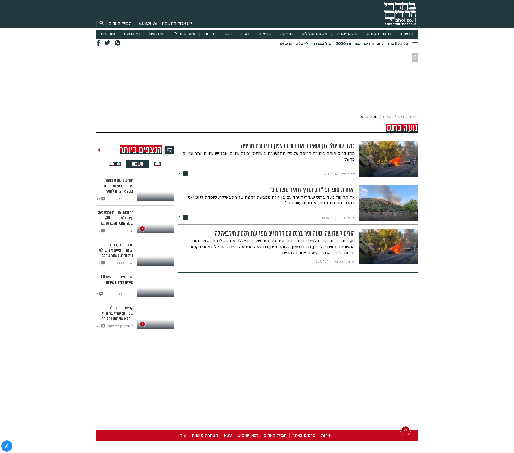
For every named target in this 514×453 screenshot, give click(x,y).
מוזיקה (286, 34)
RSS (228, 435)
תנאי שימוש (247, 435)
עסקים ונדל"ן (183, 34)
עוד (183, 435)
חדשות (406, 34)
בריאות (264, 34)
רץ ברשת (132, 34)
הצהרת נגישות (205, 435)
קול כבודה (321, 44)
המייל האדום (120, 23)
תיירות (210, 34)
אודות (326, 435)
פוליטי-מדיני (347, 34)
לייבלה (302, 44)
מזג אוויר (283, 44)
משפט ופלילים (314, 34)
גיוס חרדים (373, 44)
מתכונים (156, 34)
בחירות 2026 (348, 44)
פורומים (108, 34)
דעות (245, 34)
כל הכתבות (398, 44)
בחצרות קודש (379, 34)
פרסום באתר (303, 435)
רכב (228, 34)
